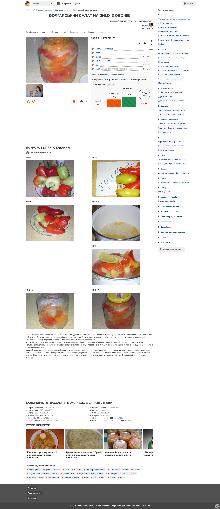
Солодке (77, 470)
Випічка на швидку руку (167, 27)
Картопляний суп (164, 142)
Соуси (163, 237)
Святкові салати (164, 58)
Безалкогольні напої (181, 182)
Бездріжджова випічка (181, 19)
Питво (163, 178)
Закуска (164, 106)
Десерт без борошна (166, 173)
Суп (162, 137)
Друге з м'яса (163, 92)
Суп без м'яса (163, 146)
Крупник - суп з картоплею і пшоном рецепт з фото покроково (42, 455)
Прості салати (163, 62)
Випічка (164, 15)
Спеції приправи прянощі (95, 470)
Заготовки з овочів (165, 124)
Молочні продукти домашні (173, 232)
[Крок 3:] (56, 223)
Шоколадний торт (165, 164)
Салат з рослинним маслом (169, 75)
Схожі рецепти (32, 32)
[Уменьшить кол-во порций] (151, 44)
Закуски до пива (177, 114)
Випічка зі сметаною (166, 36)
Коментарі (45, 32)
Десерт (164, 169)
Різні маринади (180, 124)
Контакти (32, 498)
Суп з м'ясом (178, 142)
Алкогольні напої (164, 182)
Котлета (180, 101)
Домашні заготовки (169, 120)
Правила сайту (35, 493)
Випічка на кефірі (182, 36)
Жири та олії (115, 470)
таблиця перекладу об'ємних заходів (108, 75)
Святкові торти (179, 159)
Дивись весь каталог (172, 249)
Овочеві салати (164, 54)
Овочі (67, 470)
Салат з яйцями (182, 70)
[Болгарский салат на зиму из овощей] (57, 60)
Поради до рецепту (78, 32)
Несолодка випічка (165, 32)
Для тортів (165, 242)
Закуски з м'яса (179, 110)
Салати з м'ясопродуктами (168, 66)
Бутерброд (166, 227)
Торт (163, 155)
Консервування (181, 128)
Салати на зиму (130, 474)
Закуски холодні (164, 110)
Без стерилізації (164, 132)
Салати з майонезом (180, 54)
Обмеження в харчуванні (172, 206)
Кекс (188, 40)
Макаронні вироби (169, 197)
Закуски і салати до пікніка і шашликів (43, 474)
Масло (112, 477)
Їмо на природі (34, 470)
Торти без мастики (165, 159)
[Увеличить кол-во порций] (151, 41)
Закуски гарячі (164, 114)
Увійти (190, 4)
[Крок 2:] (122, 178)
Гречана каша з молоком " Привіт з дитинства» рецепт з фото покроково (84, 455)
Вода (122, 477)
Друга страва (167, 88)
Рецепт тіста (166, 222)
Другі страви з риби (165, 97)
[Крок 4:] (122, 223)
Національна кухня (169, 211)
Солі (95, 477)
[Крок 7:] (122, 311)
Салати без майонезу (166, 70)
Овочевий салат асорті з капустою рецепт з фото (118, 453)
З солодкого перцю (71, 477)
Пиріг (176, 32)
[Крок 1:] (56, 178)
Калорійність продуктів (97, 32)
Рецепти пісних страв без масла (91, 474)
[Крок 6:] (56, 311)
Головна (32, 488)
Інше (126, 470)
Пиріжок (161, 44)
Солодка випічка (164, 19)
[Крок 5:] (122, 267)
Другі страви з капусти (167, 101)
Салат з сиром (177, 79)
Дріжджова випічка (165, 23)
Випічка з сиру (164, 40)
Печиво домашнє (177, 40)
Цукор (86, 477)
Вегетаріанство (68, 474)
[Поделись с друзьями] (218, 507)
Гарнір (164, 188)
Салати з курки (164, 79)
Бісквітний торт (179, 164)
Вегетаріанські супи (166, 150)
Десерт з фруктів (182, 173)
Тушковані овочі (176, 92)
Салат (163, 49)
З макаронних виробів (166, 201)
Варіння (137, 470)
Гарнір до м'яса (164, 192)
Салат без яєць (178, 58)
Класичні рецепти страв (171, 217)
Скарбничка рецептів (71, 4)
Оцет (103, 477)
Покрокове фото (60, 32)
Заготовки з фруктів (166, 128)
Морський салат (164, 83)
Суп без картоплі (177, 146)
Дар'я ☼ (144, 25)
